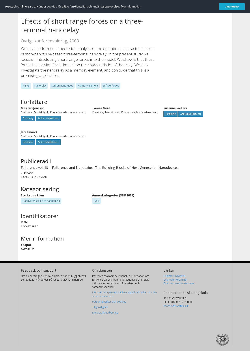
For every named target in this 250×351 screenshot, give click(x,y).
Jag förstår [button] (232, 6)
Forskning (28, 118)
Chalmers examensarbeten (179, 283)
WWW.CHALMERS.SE (175, 305)
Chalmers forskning (174, 279)
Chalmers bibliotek (174, 276)
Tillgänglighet (100, 307)
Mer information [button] (131, 6)
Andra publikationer (48, 118)
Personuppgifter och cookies (109, 301)
